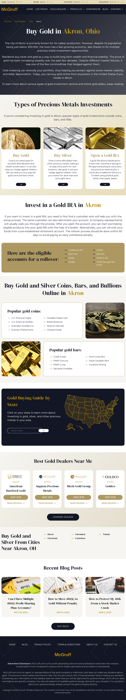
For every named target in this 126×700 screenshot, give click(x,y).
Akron (50, 534)
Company (116, 9)
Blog (105, 9)
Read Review (14, 503)
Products (76, 9)
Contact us (110, 645)
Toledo (106, 534)
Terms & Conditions (68, 645)
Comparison (93, 9)
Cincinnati (52, 538)
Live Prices (41, 9)
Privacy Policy (42, 645)
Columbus (80, 538)
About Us (92, 645)
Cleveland (80, 534)
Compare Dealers (63, 517)
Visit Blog (63, 626)
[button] (25, 430)
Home (30, 9)
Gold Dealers (58, 9)
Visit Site (15, 497)
